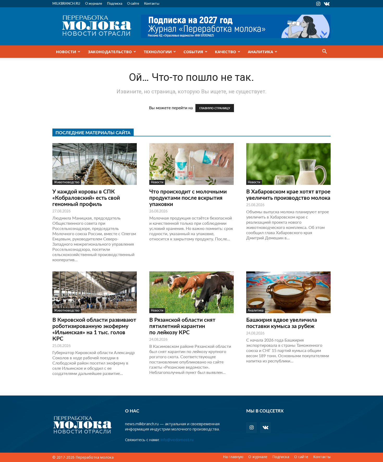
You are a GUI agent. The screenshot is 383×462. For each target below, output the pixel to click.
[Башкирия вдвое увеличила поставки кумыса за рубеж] (288, 292)
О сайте (133, 3)
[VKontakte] (327, 3)
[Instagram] (318, 3)
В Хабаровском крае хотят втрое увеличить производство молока (288, 194)
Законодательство (110, 51)
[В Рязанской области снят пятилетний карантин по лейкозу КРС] (191, 292)
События (193, 51)
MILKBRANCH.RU (66, 3)
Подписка (114, 3)
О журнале (93, 3)
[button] (324, 52)
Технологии (158, 51)
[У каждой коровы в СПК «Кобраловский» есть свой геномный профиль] (94, 164)
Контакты (151, 3)
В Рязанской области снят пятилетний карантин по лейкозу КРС (182, 326)
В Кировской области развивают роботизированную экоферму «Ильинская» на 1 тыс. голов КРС (94, 329)
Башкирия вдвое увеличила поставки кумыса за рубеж (281, 323)
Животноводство (66, 182)
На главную (233, 456)
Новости (66, 51)
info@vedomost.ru (177, 439)
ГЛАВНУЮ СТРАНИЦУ (214, 108)
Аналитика (260, 51)
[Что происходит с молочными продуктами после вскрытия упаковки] (191, 164)
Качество (225, 51)
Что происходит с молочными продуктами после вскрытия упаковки (188, 197)
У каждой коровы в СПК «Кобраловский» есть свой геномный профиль (86, 197)
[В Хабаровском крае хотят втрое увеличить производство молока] (288, 164)
